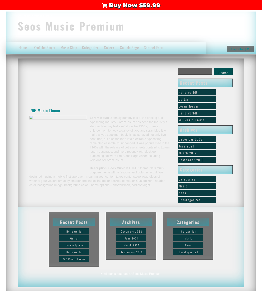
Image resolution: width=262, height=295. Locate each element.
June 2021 (186, 146)
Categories (90, 48)
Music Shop (69, 48)
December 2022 (191, 139)
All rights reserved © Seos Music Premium (132, 273)
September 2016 (191, 160)
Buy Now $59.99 (133, 5)
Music (183, 186)
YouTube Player (45, 48)
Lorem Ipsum (188, 106)
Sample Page (129, 48)
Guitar (184, 99)
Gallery (109, 48)
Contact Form (154, 48)
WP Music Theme (45, 110)
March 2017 (188, 153)
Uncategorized (190, 200)
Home (23, 48)
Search (223, 72)
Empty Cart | (239, 49)
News (182, 193)
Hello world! (188, 92)
